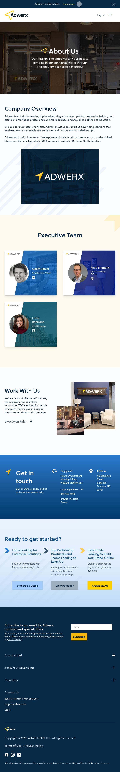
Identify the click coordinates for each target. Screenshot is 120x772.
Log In (101, 15)
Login (7, 709)
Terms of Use (13, 746)
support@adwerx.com (71, 489)
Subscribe (79, 637)
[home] (18, 15)
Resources (11, 680)
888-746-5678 (67, 494)
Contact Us (12, 692)
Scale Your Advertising (19, 668)
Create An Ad (13, 655)
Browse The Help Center (69, 500)
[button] (110, 15)
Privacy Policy (15, 639)
